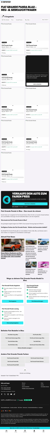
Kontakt (23, 384)
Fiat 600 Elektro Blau (13, 341)
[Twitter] (5, 394)
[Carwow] (6, 2)
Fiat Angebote (12, 301)
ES (10, 410)
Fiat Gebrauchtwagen (37, 301)
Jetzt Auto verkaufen (29, 203)
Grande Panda (12, 375)
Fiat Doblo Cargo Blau (13, 334)
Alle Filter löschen (5, 19)
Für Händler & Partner (45, 386)
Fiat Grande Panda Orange (37, 358)
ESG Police (20, 407)
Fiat (7, 375)
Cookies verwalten (13, 407)
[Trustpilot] (24, 400)
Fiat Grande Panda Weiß (13, 364)
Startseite (3, 375)
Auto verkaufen (15, 206)
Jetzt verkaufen (37, 84)
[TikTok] (14, 394)
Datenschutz (25, 407)
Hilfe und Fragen (5, 383)
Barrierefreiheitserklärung (33, 407)
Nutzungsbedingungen (5, 407)
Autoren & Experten (25, 386)
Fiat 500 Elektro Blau (13, 344)
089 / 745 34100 (7, 387)
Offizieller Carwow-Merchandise (28, 388)
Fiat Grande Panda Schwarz (37, 361)
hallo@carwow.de (7, 389)
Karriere (42, 384)
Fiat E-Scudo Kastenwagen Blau (13, 338)
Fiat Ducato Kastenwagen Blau (37, 338)
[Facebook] (2, 394)
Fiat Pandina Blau (37, 334)
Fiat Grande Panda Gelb (13, 358)
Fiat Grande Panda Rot (13, 361)
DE (3, 410)
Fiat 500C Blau (37, 341)
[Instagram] (8, 394)
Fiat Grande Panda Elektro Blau (37, 344)
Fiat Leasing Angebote (12, 323)
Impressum (40, 407)
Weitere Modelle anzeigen (25, 348)
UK (7, 410)
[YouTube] (11, 394)
